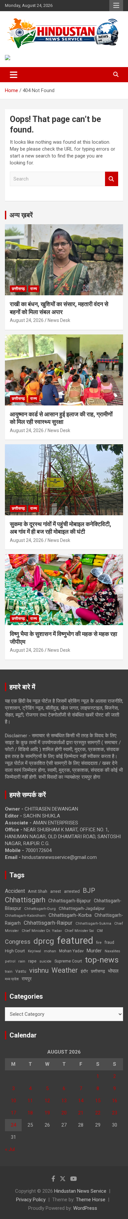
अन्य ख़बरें (21, 215)
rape (32, 961)
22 (97, 1113)
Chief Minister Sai (79, 931)
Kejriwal (34, 951)
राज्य (33, 288)
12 (47, 1101)
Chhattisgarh (25, 900)
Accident (15, 891)
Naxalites (112, 951)
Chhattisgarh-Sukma (93, 923)
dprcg (43, 941)
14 (80, 1101)
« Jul (10, 1149)
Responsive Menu (116, 5)
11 (30, 1101)
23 (114, 1113)
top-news (102, 959)
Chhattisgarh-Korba (70, 915)
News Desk (59, 320)
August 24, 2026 (27, 320)
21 (80, 1113)
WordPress (85, 1208)
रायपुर (27, 978)
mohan (50, 951)
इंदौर (84, 971)
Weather (65, 970)
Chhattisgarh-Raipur (48, 922)
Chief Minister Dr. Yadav (42, 931)
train (8, 971)
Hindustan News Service (80, 1191)
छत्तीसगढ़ (18, 288)
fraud (109, 942)
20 (64, 1113)
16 (114, 1101)
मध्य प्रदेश (12, 979)
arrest (55, 891)
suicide (45, 961)
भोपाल (113, 971)
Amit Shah (37, 891)
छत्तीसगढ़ (98, 971)
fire (98, 942)
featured (75, 940)
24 (13, 1125)
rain (21, 961)
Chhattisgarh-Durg (40, 908)
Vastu (20, 971)
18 (30, 1113)
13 (64, 1101)
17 (13, 1113)
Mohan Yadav (71, 951)
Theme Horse (90, 1200)
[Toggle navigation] (13, 74)
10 (13, 1101)
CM (100, 930)
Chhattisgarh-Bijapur (69, 900)
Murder (94, 951)
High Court (15, 950)
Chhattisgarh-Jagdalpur (82, 908)
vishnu (39, 970)
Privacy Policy (31, 1200)
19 (47, 1113)
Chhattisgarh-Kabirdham (25, 916)
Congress (18, 941)
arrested (72, 891)
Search (111, 179)
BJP (89, 890)
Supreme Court (68, 961)
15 (97, 1101)
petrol (10, 961)
